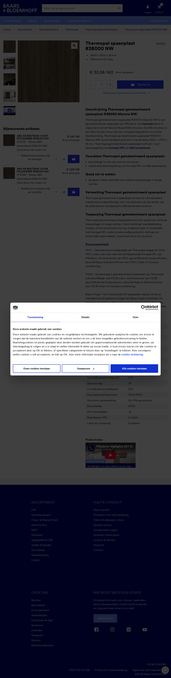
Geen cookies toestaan (36, 368)
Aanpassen (83, 368)
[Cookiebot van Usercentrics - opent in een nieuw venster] (143, 307)
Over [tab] (135, 317)
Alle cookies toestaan (134, 368)
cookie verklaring (132, 354)
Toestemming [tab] (35, 317)
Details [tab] (85, 317)
